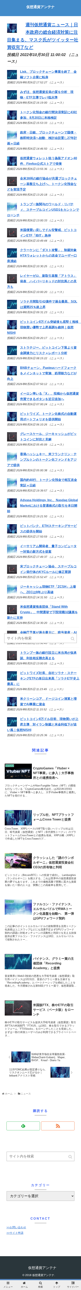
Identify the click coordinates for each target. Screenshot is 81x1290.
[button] (70, 1157)
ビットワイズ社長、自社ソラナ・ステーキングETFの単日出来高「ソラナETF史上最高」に (43, 678)
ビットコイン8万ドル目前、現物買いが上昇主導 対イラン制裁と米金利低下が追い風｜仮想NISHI (42, 724)
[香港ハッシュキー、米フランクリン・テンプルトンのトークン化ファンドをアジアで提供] (12, 460)
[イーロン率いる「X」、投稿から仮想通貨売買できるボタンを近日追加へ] (12, 399)
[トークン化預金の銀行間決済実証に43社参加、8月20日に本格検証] (12, 118)
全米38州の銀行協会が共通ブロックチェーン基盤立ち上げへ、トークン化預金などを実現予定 (42, 184)
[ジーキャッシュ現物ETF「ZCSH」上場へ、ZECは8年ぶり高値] (12, 593)
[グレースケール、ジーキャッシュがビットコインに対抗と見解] (12, 440)
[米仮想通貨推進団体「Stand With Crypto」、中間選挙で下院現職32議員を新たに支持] (12, 613)
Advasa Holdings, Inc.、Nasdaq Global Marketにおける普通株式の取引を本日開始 (42, 505)
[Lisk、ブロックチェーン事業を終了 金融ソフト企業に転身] (12, 78)
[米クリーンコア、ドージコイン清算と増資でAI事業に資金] (12, 705)
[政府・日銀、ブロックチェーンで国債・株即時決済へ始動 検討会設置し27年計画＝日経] (12, 139)
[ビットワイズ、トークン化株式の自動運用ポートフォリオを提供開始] (12, 420)
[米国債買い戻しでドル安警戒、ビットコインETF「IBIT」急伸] (12, 236)
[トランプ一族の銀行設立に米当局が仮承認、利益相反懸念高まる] (12, 659)
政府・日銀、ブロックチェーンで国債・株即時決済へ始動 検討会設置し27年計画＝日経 (42, 138)
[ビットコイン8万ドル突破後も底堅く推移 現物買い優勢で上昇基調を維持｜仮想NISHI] (12, 328)
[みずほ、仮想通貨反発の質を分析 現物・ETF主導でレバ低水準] (12, 98)
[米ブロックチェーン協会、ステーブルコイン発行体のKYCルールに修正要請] (12, 572)
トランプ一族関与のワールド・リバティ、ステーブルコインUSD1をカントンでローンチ (43, 210)
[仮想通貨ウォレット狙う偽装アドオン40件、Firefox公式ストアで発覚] (12, 164)
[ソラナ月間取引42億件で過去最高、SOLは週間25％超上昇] (12, 308)
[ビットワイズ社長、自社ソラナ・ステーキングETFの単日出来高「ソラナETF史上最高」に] (12, 679)
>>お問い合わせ (16, 1227)
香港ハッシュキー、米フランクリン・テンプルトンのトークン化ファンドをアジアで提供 (42, 459)
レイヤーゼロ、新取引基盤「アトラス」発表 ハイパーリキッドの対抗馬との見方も (42, 281)
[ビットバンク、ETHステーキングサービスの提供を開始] (12, 532)
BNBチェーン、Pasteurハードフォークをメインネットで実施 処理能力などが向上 (42, 373)
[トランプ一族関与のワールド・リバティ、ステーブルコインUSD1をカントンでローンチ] (12, 210)
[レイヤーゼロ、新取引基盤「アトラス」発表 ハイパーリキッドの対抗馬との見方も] (12, 282)
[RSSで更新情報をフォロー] (58, 1125)
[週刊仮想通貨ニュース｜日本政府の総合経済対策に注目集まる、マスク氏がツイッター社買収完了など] (12, 31)
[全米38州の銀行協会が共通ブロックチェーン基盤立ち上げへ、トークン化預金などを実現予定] (12, 185)
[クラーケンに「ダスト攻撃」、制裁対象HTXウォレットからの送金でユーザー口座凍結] (12, 256)
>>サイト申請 (14, 1232)
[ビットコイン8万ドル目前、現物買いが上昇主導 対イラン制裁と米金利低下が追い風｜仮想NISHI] (12, 725)
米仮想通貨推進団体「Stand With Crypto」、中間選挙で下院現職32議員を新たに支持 (42, 612)
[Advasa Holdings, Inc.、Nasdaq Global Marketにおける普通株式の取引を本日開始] (12, 506)
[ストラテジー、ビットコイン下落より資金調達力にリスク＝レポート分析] (12, 354)
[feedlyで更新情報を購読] (23, 1125)
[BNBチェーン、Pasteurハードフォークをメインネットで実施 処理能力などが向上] (12, 374)
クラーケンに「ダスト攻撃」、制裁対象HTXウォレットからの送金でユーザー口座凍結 (42, 255)
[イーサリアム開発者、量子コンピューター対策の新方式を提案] (12, 552)
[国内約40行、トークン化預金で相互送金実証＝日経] (12, 486)
